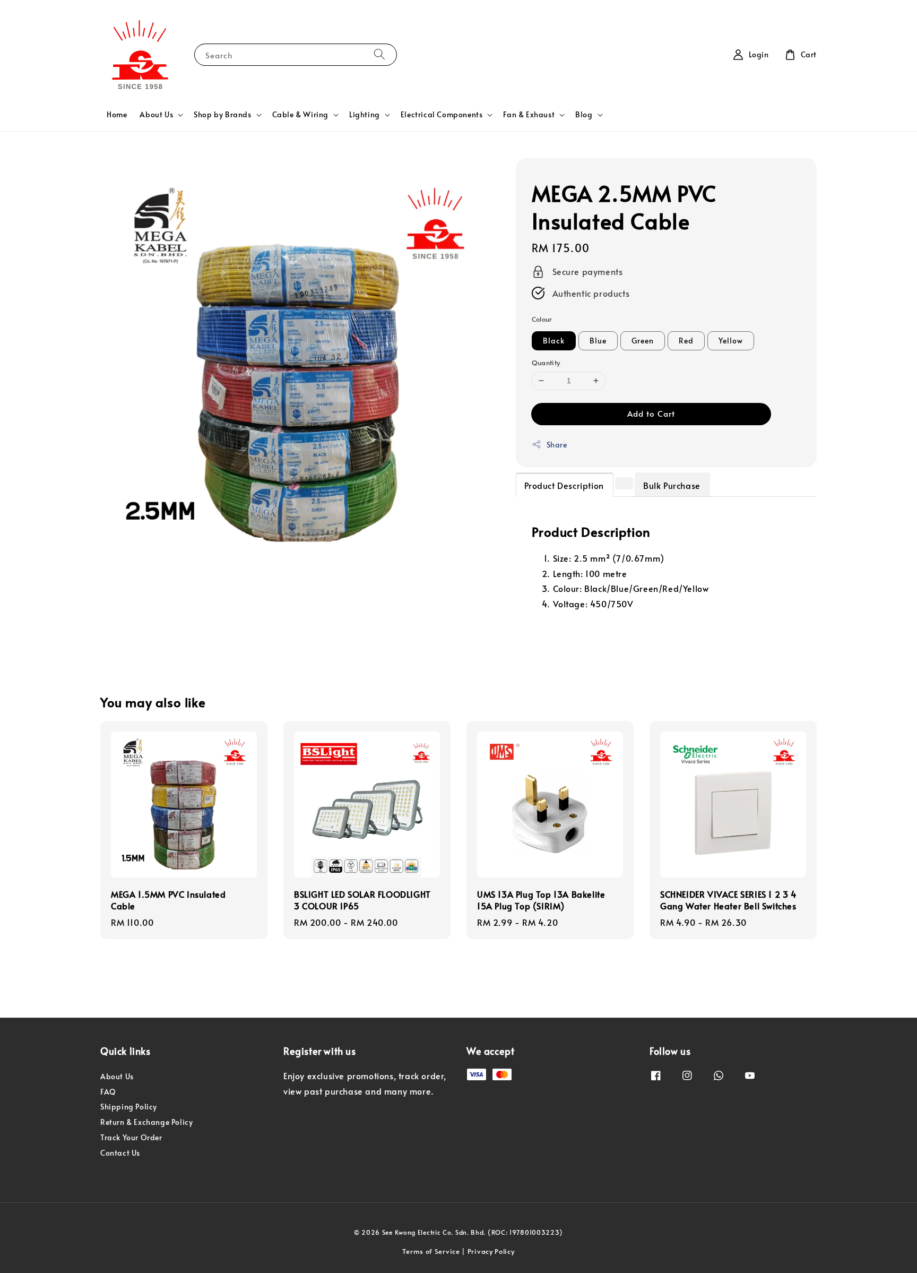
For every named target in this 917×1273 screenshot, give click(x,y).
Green (642, 341)
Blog (583, 114)
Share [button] (557, 445)
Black (554, 341)
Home (117, 114)
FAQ (108, 1092)
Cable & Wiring (300, 114)
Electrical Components (442, 114)
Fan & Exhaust (529, 114)
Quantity (546, 362)
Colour (542, 319)
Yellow (731, 341)
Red (686, 341)
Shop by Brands (222, 114)
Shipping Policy (128, 1107)
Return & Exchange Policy (146, 1122)
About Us (156, 114)
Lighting (364, 114)
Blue (598, 341)
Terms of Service (431, 1251)
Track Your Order (131, 1137)
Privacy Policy (491, 1251)
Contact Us (120, 1153)
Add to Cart (651, 413)
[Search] (379, 54)
